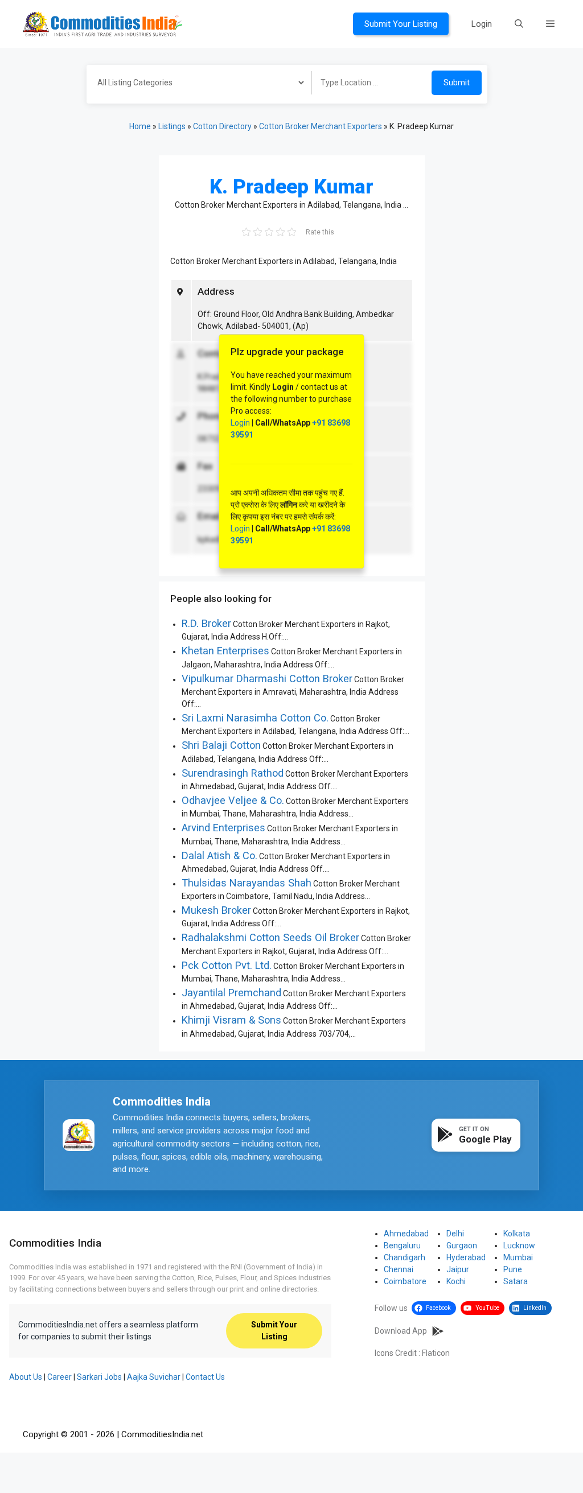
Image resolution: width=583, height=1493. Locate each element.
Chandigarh (404, 1257)
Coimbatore (405, 1281)
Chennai (398, 1269)
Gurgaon (461, 1245)
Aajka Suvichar (153, 1376)
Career (59, 1376)
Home (140, 126)
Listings (172, 126)
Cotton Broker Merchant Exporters (320, 126)
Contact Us (205, 1376)
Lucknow (519, 1245)
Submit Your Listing (400, 24)
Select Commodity (195, 84)
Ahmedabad (406, 1233)
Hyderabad (466, 1257)
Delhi (455, 1233)
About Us (25, 1376)
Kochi (456, 1281)
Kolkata (516, 1233)
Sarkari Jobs (99, 1376)
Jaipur (457, 1269)
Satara (515, 1281)
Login (481, 24)
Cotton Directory (222, 126)
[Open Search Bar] (519, 24)
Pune (512, 1269)
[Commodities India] (102, 23)
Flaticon (436, 1353)
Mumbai (518, 1257)
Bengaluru (402, 1245)
